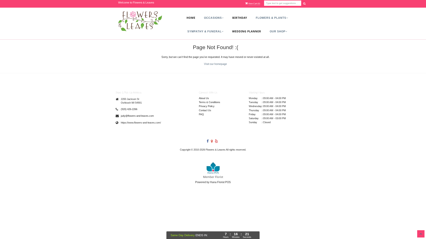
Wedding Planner (246, 31)
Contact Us (205, 110)
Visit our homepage (215, 64)
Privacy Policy (206, 106)
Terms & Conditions (209, 102)
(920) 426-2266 (129, 109)
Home (191, 18)
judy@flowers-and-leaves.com (137, 115)
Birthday (239, 18)
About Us (204, 98)
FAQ (201, 114)
